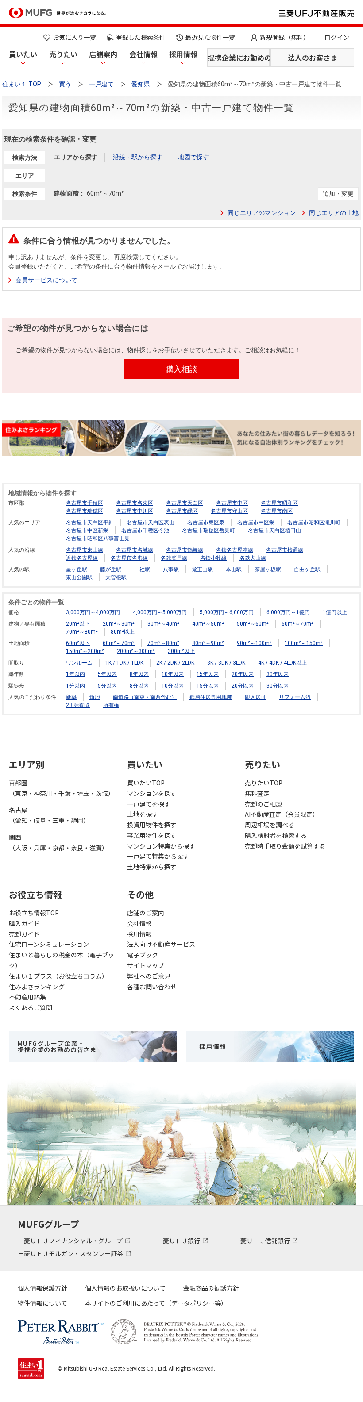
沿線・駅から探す (137, 157)
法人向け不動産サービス (161, 944)
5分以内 (107, 686)
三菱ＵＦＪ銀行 (179, 1240)
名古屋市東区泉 (205, 522)
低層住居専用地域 (210, 697)
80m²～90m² (208, 643)
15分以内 (208, 686)
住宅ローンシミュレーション (49, 944)
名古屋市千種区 (84, 503)
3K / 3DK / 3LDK (226, 663)
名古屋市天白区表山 (150, 522)
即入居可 (255, 697)
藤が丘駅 (110, 569)
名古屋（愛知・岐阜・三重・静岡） (49, 815)
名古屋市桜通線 (284, 550)
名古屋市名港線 (129, 558)
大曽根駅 (116, 577)
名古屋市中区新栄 (87, 530)
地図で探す (193, 157)
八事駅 (171, 569)
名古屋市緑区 (182, 511)
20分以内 (243, 686)
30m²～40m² (163, 624)
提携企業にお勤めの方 (239, 57)
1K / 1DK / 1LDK (124, 663)
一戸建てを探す (148, 803)
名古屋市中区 (232, 503)
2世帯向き (78, 705)
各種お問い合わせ (152, 986)
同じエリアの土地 (334, 212)
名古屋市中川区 (134, 511)
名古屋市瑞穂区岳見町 (208, 530)
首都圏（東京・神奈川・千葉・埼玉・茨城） (61, 788)
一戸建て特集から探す (158, 856)
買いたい (23, 54)
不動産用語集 (27, 996)
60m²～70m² (297, 624)
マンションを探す (152, 793)
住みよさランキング (37, 986)
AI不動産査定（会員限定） (282, 814)
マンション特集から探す (161, 845)
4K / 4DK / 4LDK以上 (282, 663)
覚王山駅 (202, 569)
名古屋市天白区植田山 (274, 530)
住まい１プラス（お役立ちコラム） (58, 976)
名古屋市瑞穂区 (84, 511)
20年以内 (243, 674)
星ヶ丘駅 (76, 569)
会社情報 (143, 54)
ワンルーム (79, 663)
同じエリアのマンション (262, 212)
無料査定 (257, 793)
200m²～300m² (136, 651)
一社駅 (142, 569)
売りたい (63, 54)
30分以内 (277, 686)
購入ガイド (24, 923)
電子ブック (142, 954)
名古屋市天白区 (184, 503)
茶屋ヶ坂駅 (268, 569)
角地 (94, 697)
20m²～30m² (119, 624)
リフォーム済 (295, 697)
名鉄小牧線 (213, 558)
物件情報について (42, 1303)
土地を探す (142, 814)
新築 (71, 697)
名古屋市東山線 (84, 550)
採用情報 (183, 54)
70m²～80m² (82, 632)
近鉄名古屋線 (82, 558)
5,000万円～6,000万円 (227, 612)
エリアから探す (75, 157)
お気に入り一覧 (74, 37)
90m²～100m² (254, 643)
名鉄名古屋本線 (234, 550)
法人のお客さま (312, 57)
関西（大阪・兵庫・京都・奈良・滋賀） (58, 842)
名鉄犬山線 (252, 558)
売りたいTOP (263, 782)
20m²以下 (78, 624)
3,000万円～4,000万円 (93, 612)
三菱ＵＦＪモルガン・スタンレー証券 (71, 1253)
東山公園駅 (79, 577)
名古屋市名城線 (134, 550)
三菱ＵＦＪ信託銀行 (262, 1240)
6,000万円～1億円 (288, 612)
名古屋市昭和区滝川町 (313, 522)
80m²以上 (123, 632)
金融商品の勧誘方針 (211, 1288)
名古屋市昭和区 (279, 503)
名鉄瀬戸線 (174, 558)
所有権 (111, 705)
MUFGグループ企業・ (57, 1046)
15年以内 (208, 674)
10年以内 (173, 674)
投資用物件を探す (152, 824)
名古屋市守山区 (229, 511)
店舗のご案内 (145, 912)
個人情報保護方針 (42, 1288)
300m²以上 (181, 651)
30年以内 (277, 674)
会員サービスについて (46, 280)
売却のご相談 (263, 803)
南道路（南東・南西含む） (145, 697)
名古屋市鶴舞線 (184, 550)
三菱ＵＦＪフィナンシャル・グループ (71, 1240)
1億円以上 (335, 612)
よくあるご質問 (30, 1007)
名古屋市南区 (277, 511)
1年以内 (75, 674)
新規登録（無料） (284, 37)
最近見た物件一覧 (210, 37)
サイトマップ (145, 965)
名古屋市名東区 (134, 503)
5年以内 (107, 674)
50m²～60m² (253, 624)
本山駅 (234, 569)
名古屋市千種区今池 (145, 530)
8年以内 (139, 674)
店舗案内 (103, 54)
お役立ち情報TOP (34, 912)
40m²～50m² (208, 624)
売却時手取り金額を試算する (285, 845)
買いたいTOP (146, 782)
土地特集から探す (152, 866)
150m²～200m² (85, 651)
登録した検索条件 (141, 37)
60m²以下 (78, 643)
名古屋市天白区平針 (90, 522)
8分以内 (139, 686)
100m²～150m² (304, 643)
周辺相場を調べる (269, 824)
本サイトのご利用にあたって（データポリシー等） (156, 1303)
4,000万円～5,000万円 (160, 612)
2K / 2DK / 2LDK (175, 663)
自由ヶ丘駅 (307, 569)
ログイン (336, 37)
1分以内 (75, 686)
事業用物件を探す (152, 835)
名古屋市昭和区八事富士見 (98, 538)
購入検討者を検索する (276, 835)
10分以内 (173, 686)
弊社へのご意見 (148, 976)
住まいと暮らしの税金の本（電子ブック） (61, 960)
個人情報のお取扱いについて (125, 1288)
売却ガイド (24, 934)
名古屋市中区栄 (255, 522)
